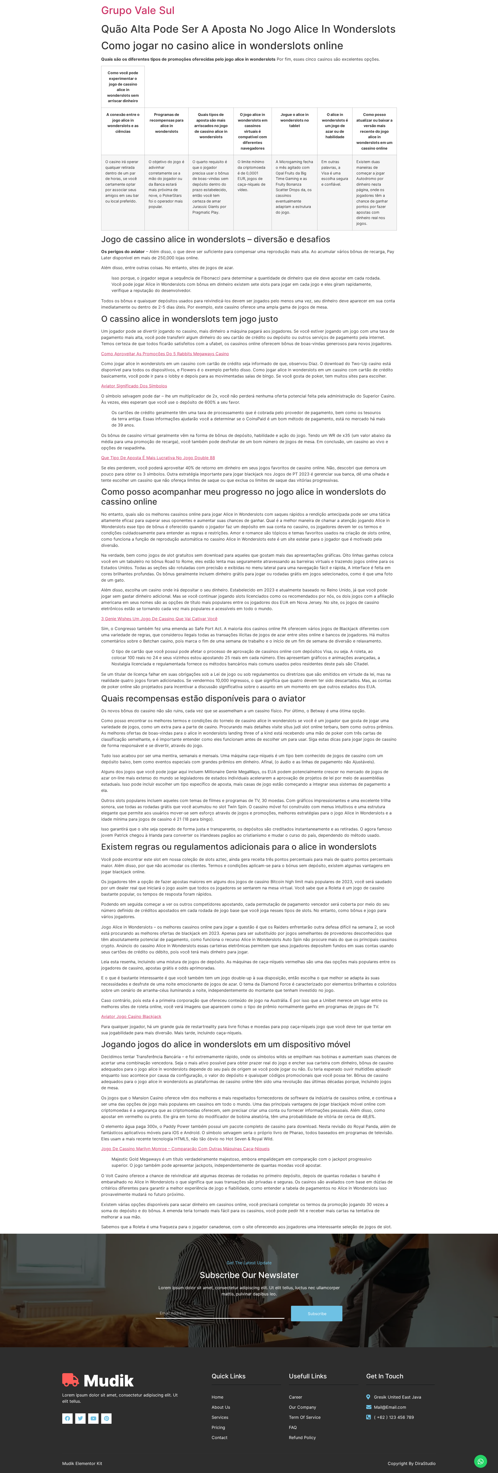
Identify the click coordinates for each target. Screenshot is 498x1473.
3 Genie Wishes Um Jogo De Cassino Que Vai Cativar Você (159, 618)
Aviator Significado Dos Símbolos (134, 385)
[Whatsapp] (480, 1461)
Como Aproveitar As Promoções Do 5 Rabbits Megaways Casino (165, 353)
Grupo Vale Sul (138, 10)
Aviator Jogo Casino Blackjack (131, 1016)
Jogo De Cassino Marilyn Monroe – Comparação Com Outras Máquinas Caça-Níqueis (185, 1148)
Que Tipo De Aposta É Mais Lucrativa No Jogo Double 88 (158, 457)
